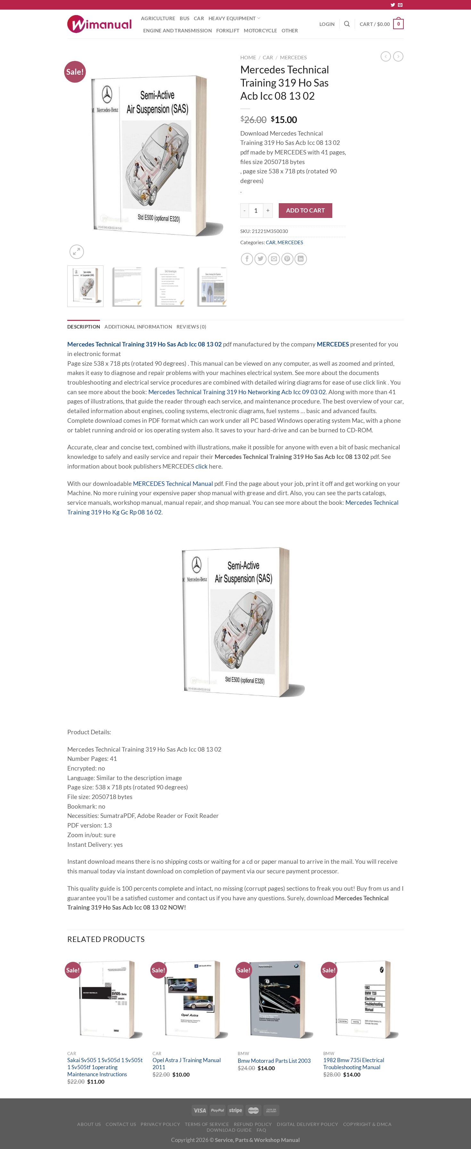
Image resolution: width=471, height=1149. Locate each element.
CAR (199, 18)
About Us (89, 1124)
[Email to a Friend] (274, 259)
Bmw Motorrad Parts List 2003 (274, 1061)
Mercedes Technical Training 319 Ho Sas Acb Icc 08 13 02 (144, 344)
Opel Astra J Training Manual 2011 (187, 1063)
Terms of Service (207, 1124)
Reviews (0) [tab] (191, 326)
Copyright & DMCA (367, 1124)
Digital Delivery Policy (307, 1124)
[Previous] (78, 156)
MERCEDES (293, 57)
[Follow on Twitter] (393, 5)
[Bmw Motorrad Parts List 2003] (277, 999)
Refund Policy (253, 1124)
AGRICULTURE (158, 18)
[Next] (219, 156)
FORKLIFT (227, 30)
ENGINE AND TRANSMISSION (177, 30)
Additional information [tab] (138, 326)
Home (248, 57)
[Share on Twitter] (260, 259)
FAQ (261, 1130)
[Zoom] (77, 252)
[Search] (347, 23)
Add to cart (305, 210)
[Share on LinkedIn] (300, 259)
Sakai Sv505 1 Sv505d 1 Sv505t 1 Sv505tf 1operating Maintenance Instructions (105, 1067)
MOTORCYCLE (260, 30)
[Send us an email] (400, 5)
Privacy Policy (160, 1124)
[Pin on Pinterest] (287, 259)
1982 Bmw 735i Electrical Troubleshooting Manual (353, 1063)
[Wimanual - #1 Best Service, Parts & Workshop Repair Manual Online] (99, 24)
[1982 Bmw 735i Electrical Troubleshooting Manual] (362, 999)
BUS (184, 18)
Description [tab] (83, 326)
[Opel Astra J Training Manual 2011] (192, 999)
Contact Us (121, 1124)
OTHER (290, 30)
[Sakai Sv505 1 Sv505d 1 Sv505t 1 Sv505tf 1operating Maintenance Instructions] (106, 999)
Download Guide (229, 1130)
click (201, 466)
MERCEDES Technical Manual (173, 483)
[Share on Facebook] (247, 259)
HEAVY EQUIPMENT (232, 18)
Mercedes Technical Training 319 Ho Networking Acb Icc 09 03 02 (237, 391)
